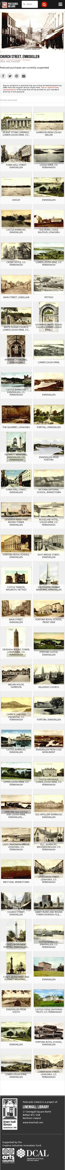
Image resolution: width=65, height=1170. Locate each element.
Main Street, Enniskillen (16, 621)
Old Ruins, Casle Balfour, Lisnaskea (49, 231)
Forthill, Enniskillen (49, 427)
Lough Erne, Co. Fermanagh (49, 166)
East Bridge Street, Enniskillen (49, 556)
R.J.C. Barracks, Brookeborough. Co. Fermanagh (49, 847)
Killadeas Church (48, 687)
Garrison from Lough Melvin (48, 133)
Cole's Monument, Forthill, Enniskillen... (16, 945)
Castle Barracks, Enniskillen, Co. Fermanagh (16, 392)
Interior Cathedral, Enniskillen (16, 361)
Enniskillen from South (16, 1010)
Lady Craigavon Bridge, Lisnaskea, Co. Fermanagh (16, 847)
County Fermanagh (14, 60)
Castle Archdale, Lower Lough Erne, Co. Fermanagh (49, 782)
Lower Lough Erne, (49, 362)
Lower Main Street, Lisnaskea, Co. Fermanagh (49, 1074)
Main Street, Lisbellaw (16, 297)
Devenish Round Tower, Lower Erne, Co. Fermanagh (16, 652)
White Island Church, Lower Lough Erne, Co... (16, 328)
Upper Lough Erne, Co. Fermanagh (16, 783)
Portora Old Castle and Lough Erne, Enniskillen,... (16, 814)
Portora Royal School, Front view (48, 621)
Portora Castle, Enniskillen (49, 653)
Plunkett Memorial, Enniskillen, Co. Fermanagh (16, 457)
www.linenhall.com (33, 1122)
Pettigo (48, 297)
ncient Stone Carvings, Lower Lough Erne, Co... (16, 133)
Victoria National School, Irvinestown (49, 491)
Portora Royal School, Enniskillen (16, 556)
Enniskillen (26, 60)
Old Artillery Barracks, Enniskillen (48, 816)
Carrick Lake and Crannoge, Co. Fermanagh (16, 717)
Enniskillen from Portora (49, 458)
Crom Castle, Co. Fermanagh (16, 263)
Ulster (2, 60)
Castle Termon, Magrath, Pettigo (16, 588)
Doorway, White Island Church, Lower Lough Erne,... (48, 327)
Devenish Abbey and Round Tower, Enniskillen (16, 522)
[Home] (3, 4)
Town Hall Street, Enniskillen (16, 166)
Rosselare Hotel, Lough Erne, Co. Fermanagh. (49, 522)
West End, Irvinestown (16, 882)
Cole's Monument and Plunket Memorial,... (16, 978)
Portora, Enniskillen (49, 719)
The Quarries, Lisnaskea (16, 427)
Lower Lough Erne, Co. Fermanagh (49, 263)
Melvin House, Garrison (16, 686)
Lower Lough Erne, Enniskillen (16, 1075)
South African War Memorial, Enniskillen (49, 588)
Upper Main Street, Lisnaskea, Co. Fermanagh (49, 879)
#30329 (16, 199)
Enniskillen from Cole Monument (49, 751)
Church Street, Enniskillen (16, 913)
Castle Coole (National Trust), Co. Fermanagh (48, 1010)
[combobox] (30, 4)
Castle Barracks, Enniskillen (16, 231)
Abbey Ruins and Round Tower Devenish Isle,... (48, 913)
